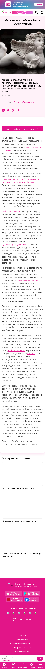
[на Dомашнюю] (7, 12)
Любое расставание (11, 211)
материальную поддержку (29, 280)
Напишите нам (25, 620)
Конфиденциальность (22, 648)
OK (40, 659)
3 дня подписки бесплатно (22, 12)
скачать (39, 4)
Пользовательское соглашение (22, 644)
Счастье (31, 353)
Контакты (22, 635)
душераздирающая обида (14, 245)
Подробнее (6, 660)
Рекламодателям (22, 640)
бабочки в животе (16, 350)
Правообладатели (22, 652)
